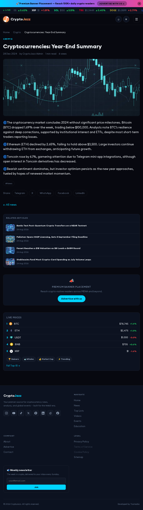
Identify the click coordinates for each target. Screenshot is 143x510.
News (77, 405)
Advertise (8, 446)
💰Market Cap (46, 359)
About (6, 441)
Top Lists (79, 410)
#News (8, 183)
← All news (10, 204)
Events (77, 421)
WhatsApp (45, 193)
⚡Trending (64, 359)
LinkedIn (80, 193)
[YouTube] (14, 413)
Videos (77, 416)
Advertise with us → (112, 3)
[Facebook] (58, 413)
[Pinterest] (36, 413)
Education (79, 426)
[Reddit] (50, 413)
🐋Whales (29, 359)
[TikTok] (21, 413)
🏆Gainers (13, 359)
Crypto (17, 32)
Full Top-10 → (13, 365)
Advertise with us (71, 298)
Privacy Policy (81, 441)
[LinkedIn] (43, 413)
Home (6, 32)
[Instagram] (6, 413)
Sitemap (78, 457)
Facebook (63, 193)
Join (36, 487)
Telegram (19, 193)
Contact (8, 452)
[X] (28, 413)
